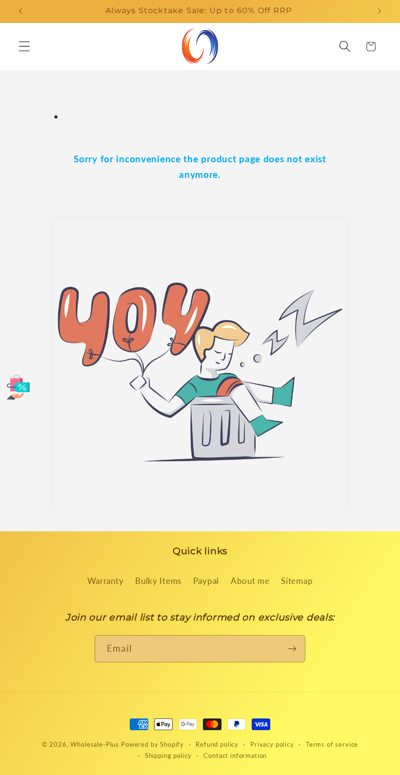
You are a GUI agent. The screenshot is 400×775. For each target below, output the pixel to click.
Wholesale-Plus (95, 744)
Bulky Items (158, 581)
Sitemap (297, 581)
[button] (25, 46)
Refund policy (217, 744)
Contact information (235, 755)
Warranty (105, 581)
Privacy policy (272, 744)
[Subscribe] (292, 648)
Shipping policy (168, 755)
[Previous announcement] (20, 11)
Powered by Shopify (152, 744)
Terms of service (332, 744)
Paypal (206, 581)
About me (250, 581)
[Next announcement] (379, 11)
